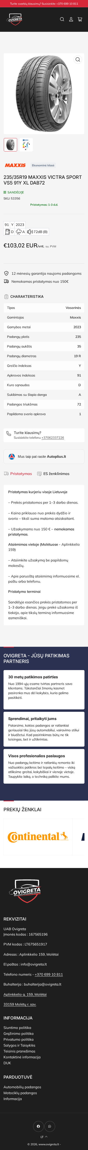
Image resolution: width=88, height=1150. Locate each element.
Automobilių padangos (22, 1087)
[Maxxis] (15, 165)
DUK (7, 1063)
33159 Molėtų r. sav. (20, 1004)
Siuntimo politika (17, 1027)
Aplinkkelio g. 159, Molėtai (25, 994)
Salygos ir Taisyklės (19, 1045)
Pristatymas (21, 473)
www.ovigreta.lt (48, 1144)
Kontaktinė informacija (22, 1057)
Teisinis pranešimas (19, 1051)
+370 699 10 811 (49, 974)
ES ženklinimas (56, 473)
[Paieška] (62, 19)
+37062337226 (53, 437)
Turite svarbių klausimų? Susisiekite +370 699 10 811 (44, 3)
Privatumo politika (19, 1039)
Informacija (13, 1099)
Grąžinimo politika (19, 1033)
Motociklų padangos (20, 1093)
